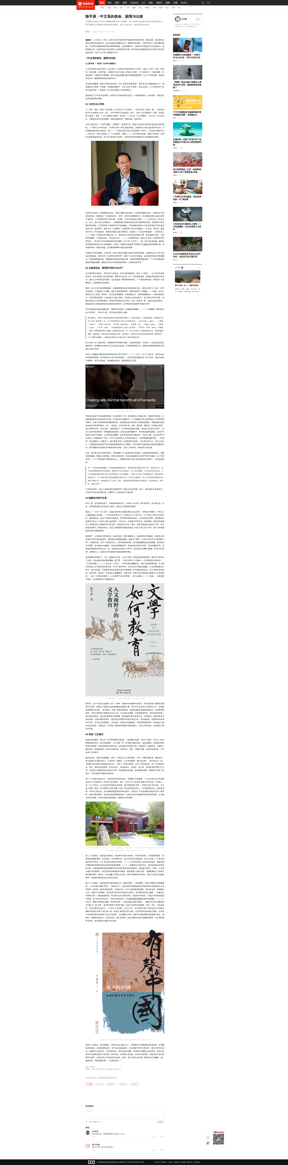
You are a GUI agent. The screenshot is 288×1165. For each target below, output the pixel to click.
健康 (134, 8)
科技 (102, 8)
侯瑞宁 (175, 60)
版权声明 (189, 1162)
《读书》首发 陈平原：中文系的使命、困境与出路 (106, 1069)
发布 (160, 1122)
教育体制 (111, 1084)
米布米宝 (95, 1131)
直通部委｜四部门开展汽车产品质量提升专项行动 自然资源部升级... (187, 142)
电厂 (179, 8)
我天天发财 (96, 1144)
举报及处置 (197, 1162)
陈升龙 (175, 260)
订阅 (197, 19)
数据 (160, 8)
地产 (121, 8)
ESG (167, 8)
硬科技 (147, 8)
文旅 (154, 8)
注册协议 (176, 1162)
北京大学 (99, 1084)
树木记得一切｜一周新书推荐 (186, 285)
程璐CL (175, 202)
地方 (140, 8)
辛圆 (174, 118)
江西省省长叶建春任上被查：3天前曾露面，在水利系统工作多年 (187, 226)
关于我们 (157, 1162)
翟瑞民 (175, 148)
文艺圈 (89, 1084)
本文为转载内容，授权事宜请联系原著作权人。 (102, 1078)
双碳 (173, 8)
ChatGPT (134, 1084)
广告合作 (170, 1162)
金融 (108, 8)
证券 (115, 8)
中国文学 (122, 1084)
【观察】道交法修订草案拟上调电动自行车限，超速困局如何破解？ (187, 85)
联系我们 (163, 1162)
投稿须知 (183, 1162)
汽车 (127, 8)
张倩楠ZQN (176, 90)
